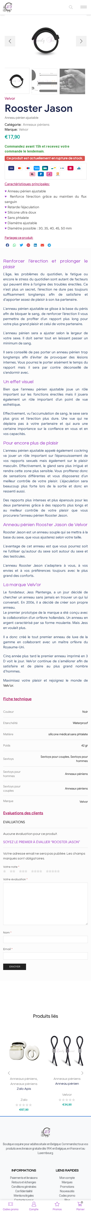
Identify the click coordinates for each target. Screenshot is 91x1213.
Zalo (24, 1099)
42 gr (84, 745)
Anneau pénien (67, 1083)
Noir (85, 712)
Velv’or (8, 685)
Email (7, 949)
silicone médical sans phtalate (68, 734)
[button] (10, 41)
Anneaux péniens (36, 125)
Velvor (23, 129)
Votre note (11, 866)
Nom (7, 932)
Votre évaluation (15, 879)
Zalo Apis (24, 1088)
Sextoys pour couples (55, 757)
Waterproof (80, 723)
